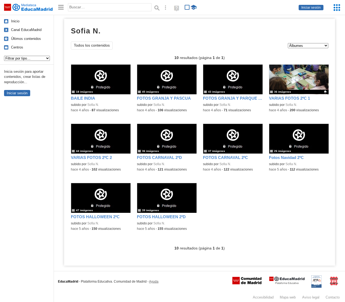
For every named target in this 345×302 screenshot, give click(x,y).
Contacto (333, 297)
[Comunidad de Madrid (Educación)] (247, 283)
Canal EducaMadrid (26, 30)
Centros (17, 47)
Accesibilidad (263, 297)
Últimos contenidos (26, 39)
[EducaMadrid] (287, 283)
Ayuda (153, 281)
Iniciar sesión (311, 7)
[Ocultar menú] (61, 7)
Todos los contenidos (92, 45)
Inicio (15, 21)
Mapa (288, 297)
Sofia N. (93, 104)
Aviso (310, 297)
